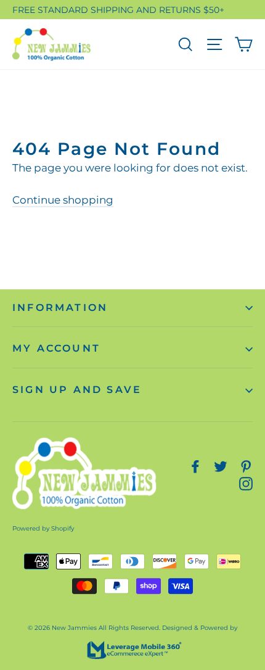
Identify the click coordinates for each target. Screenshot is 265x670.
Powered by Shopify (43, 528)
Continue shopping (62, 200)
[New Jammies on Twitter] (220, 466)
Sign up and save (77, 389)
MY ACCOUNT (56, 348)
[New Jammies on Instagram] (246, 482)
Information (60, 307)
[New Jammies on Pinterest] (246, 466)
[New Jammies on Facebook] (195, 466)
